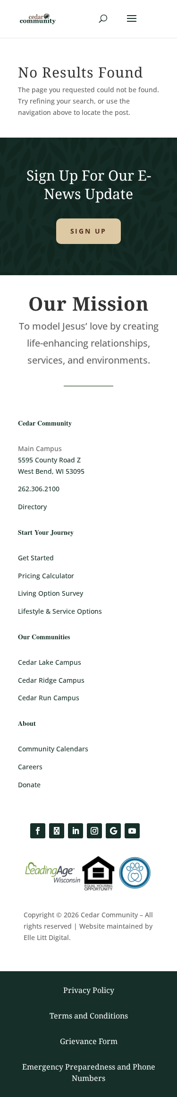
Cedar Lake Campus (49, 662)
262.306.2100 (38, 488)
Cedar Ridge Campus (51, 680)
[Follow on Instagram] (94, 830)
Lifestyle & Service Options (60, 611)
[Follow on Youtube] (132, 830)
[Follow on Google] (113, 830)
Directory (32, 506)
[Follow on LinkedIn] (75, 830)
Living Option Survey (50, 593)
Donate (29, 784)
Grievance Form (89, 1041)
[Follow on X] (56, 830)
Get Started (36, 557)
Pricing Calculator (46, 575)
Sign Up (88, 230)
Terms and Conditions (89, 1015)
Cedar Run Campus (48, 697)
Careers (30, 766)
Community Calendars (53, 748)
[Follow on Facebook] (37, 830)
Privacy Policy (88, 990)
